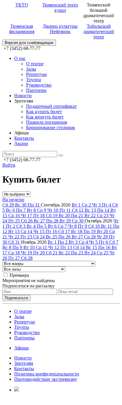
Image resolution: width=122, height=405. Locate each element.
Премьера (19, 275)
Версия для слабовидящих (29, 42)
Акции (21, 143)
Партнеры (36, 90)
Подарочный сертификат (51, 106)
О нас (20, 58)
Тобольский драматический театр (98, 31)
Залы (31, 68)
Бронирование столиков (50, 127)
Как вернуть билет (45, 116)
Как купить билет (44, 111)
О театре (35, 63)
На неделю (13, 199)
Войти (8, 164)
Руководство (39, 84)
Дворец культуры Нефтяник (60, 29)
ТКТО (21, 4)
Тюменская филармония (21, 29)
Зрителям (23, 363)
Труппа (33, 79)
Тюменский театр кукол (60, 7)
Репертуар (36, 74)
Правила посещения (46, 122)
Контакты (24, 138)
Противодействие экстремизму (45, 379)
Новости (23, 95)
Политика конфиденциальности (46, 373)
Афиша (21, 347)
